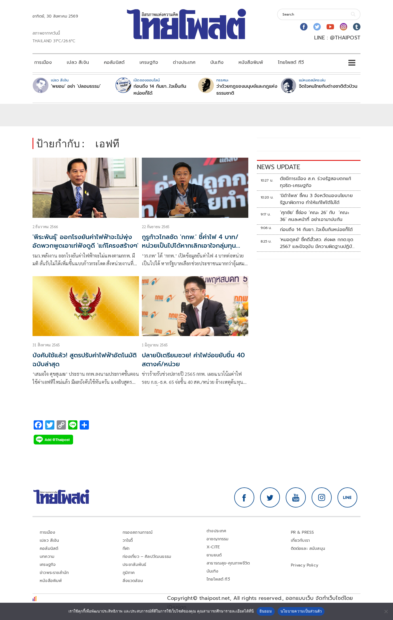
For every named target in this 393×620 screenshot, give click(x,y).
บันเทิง (217, 62)
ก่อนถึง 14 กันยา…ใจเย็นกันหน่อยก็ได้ (159, 90)
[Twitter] (317, 26)
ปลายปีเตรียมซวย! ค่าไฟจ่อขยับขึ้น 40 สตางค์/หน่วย (193, 359)
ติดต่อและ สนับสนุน (308, 548)
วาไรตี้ (128, 540)
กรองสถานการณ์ (138, 532)
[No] (386, 611)
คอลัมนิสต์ (114, 62)
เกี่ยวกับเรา (300, 540)
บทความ (47, 557)
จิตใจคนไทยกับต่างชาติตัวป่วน (328, 86)
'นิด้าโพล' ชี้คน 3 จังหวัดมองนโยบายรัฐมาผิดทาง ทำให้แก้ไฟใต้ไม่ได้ (316, 199)
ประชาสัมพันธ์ (134, 565)
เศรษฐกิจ (149, 62)
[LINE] (347, 497)
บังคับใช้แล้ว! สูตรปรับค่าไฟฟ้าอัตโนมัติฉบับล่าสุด (85, 359)
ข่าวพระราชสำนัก (54, 573)
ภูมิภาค (129, 573)
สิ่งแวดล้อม (133, 581)
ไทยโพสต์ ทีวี (291, 62)
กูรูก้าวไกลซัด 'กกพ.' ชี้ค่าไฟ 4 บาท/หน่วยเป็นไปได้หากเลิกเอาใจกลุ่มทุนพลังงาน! (190, 246)
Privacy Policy (304, 565)
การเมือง (43, 62)
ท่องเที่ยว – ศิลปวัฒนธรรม (147, 557)
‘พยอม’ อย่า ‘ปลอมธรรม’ (76, 86)
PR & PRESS (302, 532)
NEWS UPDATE (278, 167)
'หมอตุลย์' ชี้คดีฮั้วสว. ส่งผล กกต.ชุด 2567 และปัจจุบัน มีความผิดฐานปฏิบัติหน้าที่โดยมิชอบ (317, 243)
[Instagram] (343, 26)
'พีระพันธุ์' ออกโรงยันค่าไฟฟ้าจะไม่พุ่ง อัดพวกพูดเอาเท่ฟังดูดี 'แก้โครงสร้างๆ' (85, 241)
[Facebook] (303, 26)
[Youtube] (330, 26)
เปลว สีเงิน (78, 62)
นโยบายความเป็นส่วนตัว (301, 611)
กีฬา (126, 548)
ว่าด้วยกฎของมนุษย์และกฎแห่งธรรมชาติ (246, 90)
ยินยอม (266, 611)
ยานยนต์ (214, 555)
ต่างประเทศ (184, 62)
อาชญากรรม (218, 539)
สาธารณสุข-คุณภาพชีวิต (228, 563)
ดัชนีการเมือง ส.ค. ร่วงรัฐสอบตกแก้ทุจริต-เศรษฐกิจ (315, 182)
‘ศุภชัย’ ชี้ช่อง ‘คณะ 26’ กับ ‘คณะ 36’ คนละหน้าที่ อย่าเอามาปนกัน (314, 216)
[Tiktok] (356, 26)
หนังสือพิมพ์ (251, 62)
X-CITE (213, 547)
